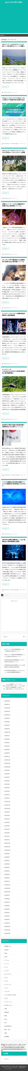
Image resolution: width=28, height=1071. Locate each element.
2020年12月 (7, 843)
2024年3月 (7, 728)
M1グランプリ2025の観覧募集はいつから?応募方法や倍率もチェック (14, 650)
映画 (5, 1015)
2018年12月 (7, 926)
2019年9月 (7, 895)
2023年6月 (7, 739)
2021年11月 (7, 805)
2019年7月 (7, 902)
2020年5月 (7, 867)
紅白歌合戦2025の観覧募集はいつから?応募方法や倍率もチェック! (14, 660)
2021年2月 (7, 836)
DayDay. (6, 949)
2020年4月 (7, 871)
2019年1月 (7, 923)
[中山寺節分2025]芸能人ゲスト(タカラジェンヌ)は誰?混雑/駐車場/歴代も (14, 671)
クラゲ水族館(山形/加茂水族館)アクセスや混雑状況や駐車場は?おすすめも (14, 483)
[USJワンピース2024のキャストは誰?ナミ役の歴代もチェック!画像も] (14, 57)
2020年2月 (7, 878)
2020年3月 (7, 874)
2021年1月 (7, 839)
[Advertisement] (14, 19)
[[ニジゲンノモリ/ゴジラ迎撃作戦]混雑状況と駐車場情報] (14, 327)
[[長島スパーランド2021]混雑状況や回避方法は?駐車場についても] (14, 217)
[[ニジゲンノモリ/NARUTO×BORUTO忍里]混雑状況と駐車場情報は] (14, 384)
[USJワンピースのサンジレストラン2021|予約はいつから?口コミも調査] (14, 164)
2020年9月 (7, 853)
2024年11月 (7, 711)
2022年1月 (7, 798)
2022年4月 (7, 787)
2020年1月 (7, 881)
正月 (5, 1022)
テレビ (6, 981)
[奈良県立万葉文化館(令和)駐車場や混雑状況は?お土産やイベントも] (14, 438)
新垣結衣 (6, 1012)
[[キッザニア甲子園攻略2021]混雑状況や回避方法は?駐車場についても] (14, 273)
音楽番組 (6, 1036)
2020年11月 (7, 846)
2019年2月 (7, 919)
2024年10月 (7, 714)
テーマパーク (14, 92)
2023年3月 (7, 749)
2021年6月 (7, 822)
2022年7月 (7, 777)
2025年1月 (7, 704)
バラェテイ (7, 991)
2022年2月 (7, 794)
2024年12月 (7, 708)
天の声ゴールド (8, 1005)
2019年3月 (7, 916)
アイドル (6, 960)
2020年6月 (7, 864)
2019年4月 (7, 912)
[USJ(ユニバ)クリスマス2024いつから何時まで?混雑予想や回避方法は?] (14, 110)
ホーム (5, 1067)
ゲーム (6, 967)
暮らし (6, 1019)
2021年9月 (7, 812)
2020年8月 (7, 857)
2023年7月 (7, 735)
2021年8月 (7, 815)
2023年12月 (7, 732)
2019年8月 (7, 898)
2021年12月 (7, 801)
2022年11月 (7, 763)
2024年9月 (7, 718)
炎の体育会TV (7, 1026)
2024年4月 (7, 725)
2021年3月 (7, 832)
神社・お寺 (7, 1029)
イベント (6, 963)
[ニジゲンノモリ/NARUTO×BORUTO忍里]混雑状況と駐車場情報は (13, 371)
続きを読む (5, 86)
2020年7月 (7, 860)
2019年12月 (7, 884)
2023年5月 (7, 742)
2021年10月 (7, 808)
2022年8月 (7, 773)
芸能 (5, 1033)
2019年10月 (7, 891)
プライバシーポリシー (13, 1067)
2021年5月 (7, 825)
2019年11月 (7, 888)
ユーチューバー (8, 1001)
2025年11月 (7, 701)
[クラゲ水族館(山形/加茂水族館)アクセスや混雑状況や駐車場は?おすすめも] (14, 497)
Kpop (5, 953)
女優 (5, 1008)
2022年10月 (7, 767)
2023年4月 (7, 746)
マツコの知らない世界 (10, 994)
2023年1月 (7, 756)
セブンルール (7, 974)
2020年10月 (7, 850)
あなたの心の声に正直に (14, 2)
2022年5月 (7, 784)
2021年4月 (7, 829)
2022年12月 (7, 760)
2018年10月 (7, 933)
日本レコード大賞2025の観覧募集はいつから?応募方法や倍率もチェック (14, 655)
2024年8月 (7, 721)
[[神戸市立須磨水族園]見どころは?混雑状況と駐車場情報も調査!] (14, 553)
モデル (6, 998)
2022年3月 (7, 791)
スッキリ (6, 970)
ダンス (6, 977)
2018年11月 (7, 930)
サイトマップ (8, 1068)
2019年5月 (7, 909)
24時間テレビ (7, 946)
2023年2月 (7, 753)
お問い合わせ (22, 1067)
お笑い (6, 956)
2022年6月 (7, 780)
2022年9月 (7, 770)
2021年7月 (7, 819)
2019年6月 (7, 905)
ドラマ (6, 988)
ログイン (6, 1059)
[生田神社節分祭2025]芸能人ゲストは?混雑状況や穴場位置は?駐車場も (14, 666)
